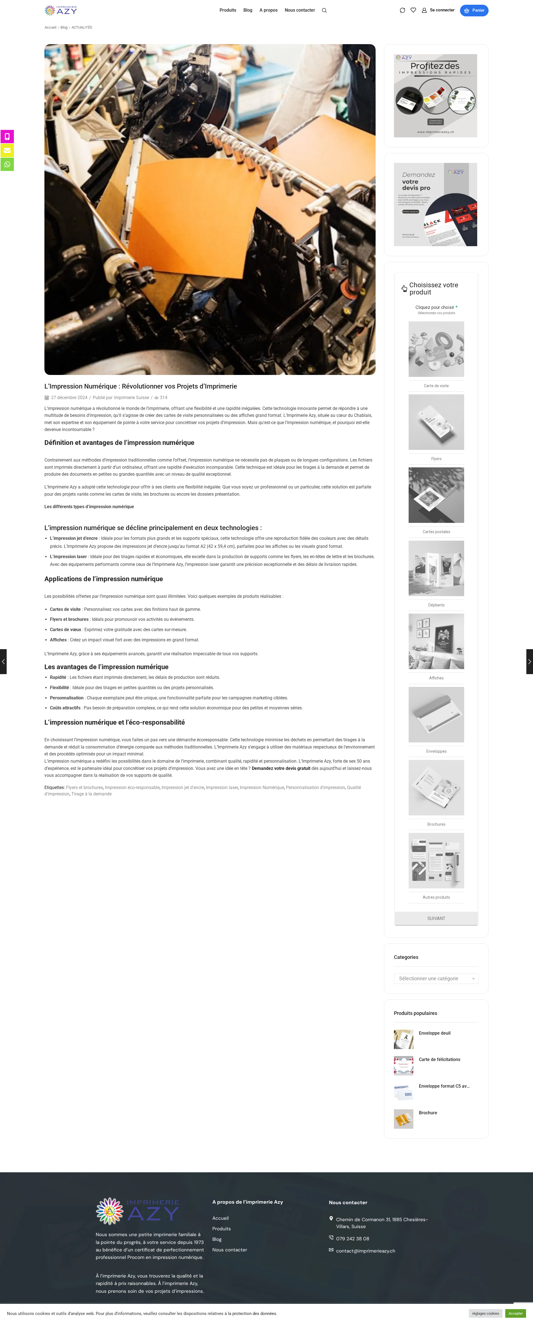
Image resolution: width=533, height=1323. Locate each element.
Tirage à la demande (91, 794)
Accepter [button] (516, 1313)
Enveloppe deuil (435, 1033)
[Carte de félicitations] (403, 1065)
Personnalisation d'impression (315, 787)
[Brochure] (403, 1119)
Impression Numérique (262, 787)
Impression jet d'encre (183, 787)
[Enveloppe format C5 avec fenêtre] (403, 1092)
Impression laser (222, 787)
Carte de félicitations (439, 1059)
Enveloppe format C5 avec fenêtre (445, 1086)
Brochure (428, 1112)
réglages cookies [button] (485, 1313)
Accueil (50, 27)
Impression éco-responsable (132, 787)
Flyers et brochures (84, 787)
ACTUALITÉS (82, 27)
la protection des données (252, 1313)
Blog (64, 27)
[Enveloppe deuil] (403, 1039)
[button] (324, 10)
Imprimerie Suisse (131, 397)
